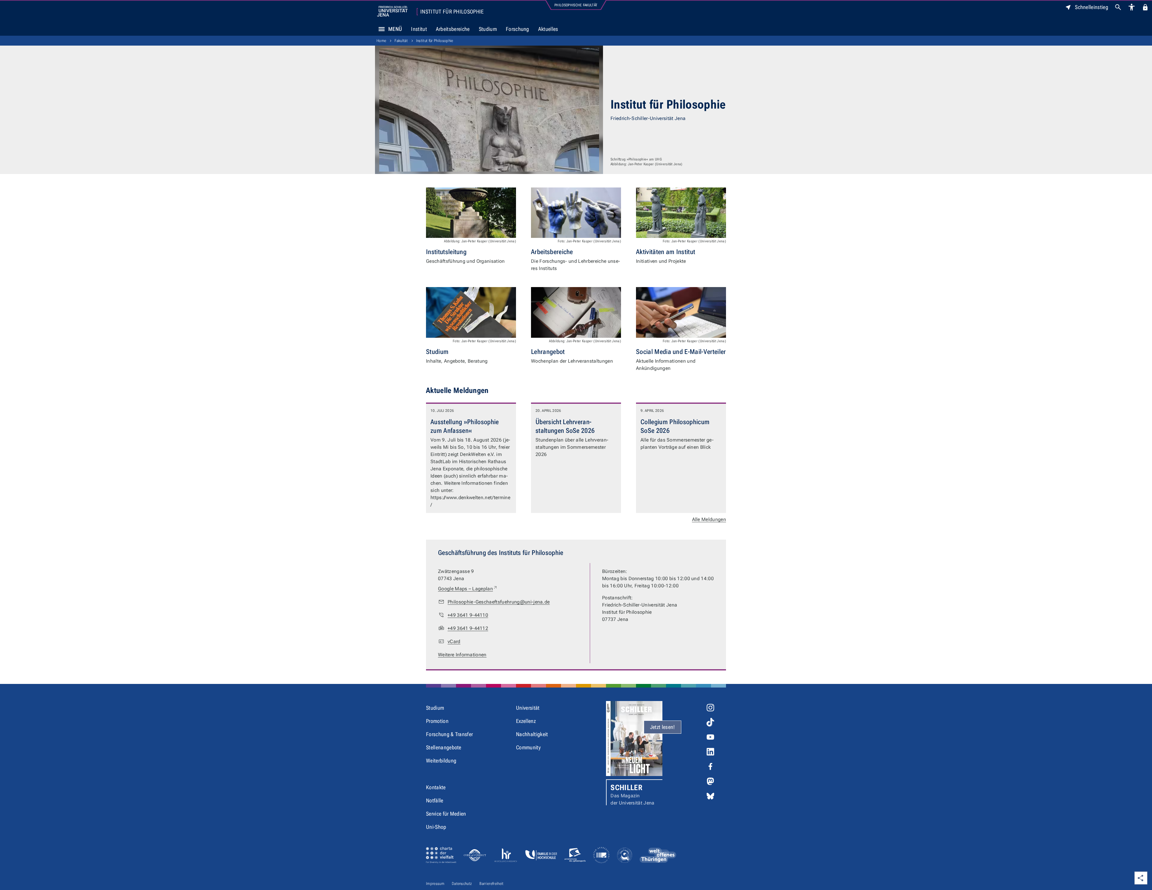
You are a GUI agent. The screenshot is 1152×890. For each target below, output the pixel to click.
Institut (419, 29)
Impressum (435, 883)
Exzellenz (526, 721)
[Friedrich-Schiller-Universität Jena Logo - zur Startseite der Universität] (392, 11)
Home (381, 40)
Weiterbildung (441, 760)
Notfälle (434, 800)
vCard (454, 641)
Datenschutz (462, 883)
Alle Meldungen (709, 519)
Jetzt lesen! (662, 727)
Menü (395, 29)
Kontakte (436, 787)
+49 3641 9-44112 (468, 628)
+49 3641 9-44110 (468, 615)
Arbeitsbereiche (453, 29)
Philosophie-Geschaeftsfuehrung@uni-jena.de (499, 602)
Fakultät (401, 40)
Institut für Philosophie (452, 12)
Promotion (437, 721)
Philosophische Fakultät (575, 5)
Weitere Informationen (462, 655)
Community (528, 747)
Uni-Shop (436, 827)
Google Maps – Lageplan (468, 589)
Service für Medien (446, 814)
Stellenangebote (443, 747)
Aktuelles (548, 29)
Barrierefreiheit (491, 883)
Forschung (517, 29)
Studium (488, 29)
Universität (528, 708)
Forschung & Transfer (449, 734)
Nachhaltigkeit (532, 734)
